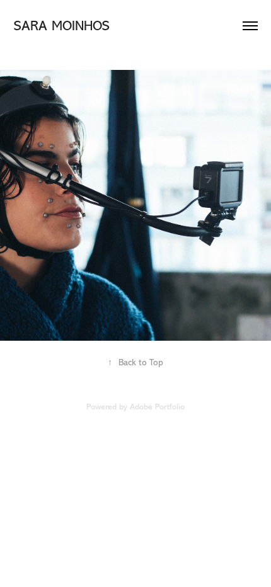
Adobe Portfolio (157, 406)
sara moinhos (62, 25)
